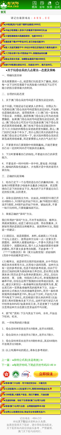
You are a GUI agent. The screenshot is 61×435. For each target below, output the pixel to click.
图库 (34, 7)
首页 (3, 12)
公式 (57, 7)
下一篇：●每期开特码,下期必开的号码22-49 (28, 364)
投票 (49, 7)
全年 (42, 7)
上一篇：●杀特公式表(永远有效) (21, 359)
